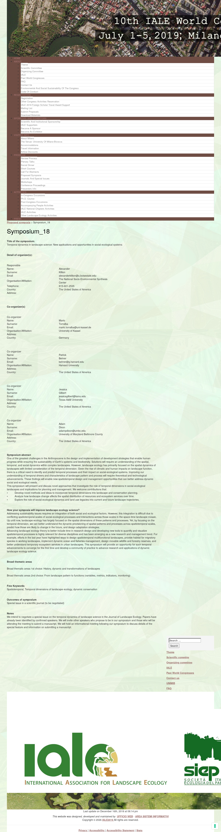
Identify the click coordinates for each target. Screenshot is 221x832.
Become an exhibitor (31, 131)
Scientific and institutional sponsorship (40, 121)
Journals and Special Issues (35, 178)
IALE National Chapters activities (37, 208)
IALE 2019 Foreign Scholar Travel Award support (45, 104)
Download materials (30, 115)
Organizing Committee (32, 71)
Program (19, 155)
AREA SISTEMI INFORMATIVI (152, 816)
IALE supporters (29, 124)
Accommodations (29, 145)
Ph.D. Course (27, 198)
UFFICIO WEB (125, 816)
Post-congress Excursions (34, 202)
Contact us (26, 85)
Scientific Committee (31, 68)
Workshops (26, 182)
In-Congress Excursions (33, 195)
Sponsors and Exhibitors (30, 118)
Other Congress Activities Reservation (40, 101)
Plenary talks (28, 161)
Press (18, 218)
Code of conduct (29, 91)
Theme (24, 64)
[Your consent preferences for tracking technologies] (215, 826)
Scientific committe (177, 657)
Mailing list (26, 108)
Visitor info (21, 135)
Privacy (83, 830)
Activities (20, 192)
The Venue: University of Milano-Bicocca (41, 141)
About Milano (27, 138)
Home (17, 58)
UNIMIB (170, 683)
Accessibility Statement (120, 830)
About (18, 61)
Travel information (30, 148)
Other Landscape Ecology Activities (39, 215)
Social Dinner (27, 165)
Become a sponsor (30, 128)
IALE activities (28, 212)
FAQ (23, 81)
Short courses (28, 168)
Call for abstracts (30, 171)
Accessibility (97, 830)
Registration (22, 95)
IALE (23, 74)
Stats (139, 830)
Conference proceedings (33, 185)
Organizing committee (179, 662)
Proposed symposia (31, 175)
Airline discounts (29, 151)
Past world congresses (33, 78)
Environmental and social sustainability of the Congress (50, 88)
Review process (29, 158)
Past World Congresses (180, 672)
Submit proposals (30, 111)
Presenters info (28, 188)
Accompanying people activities (37, 205)
